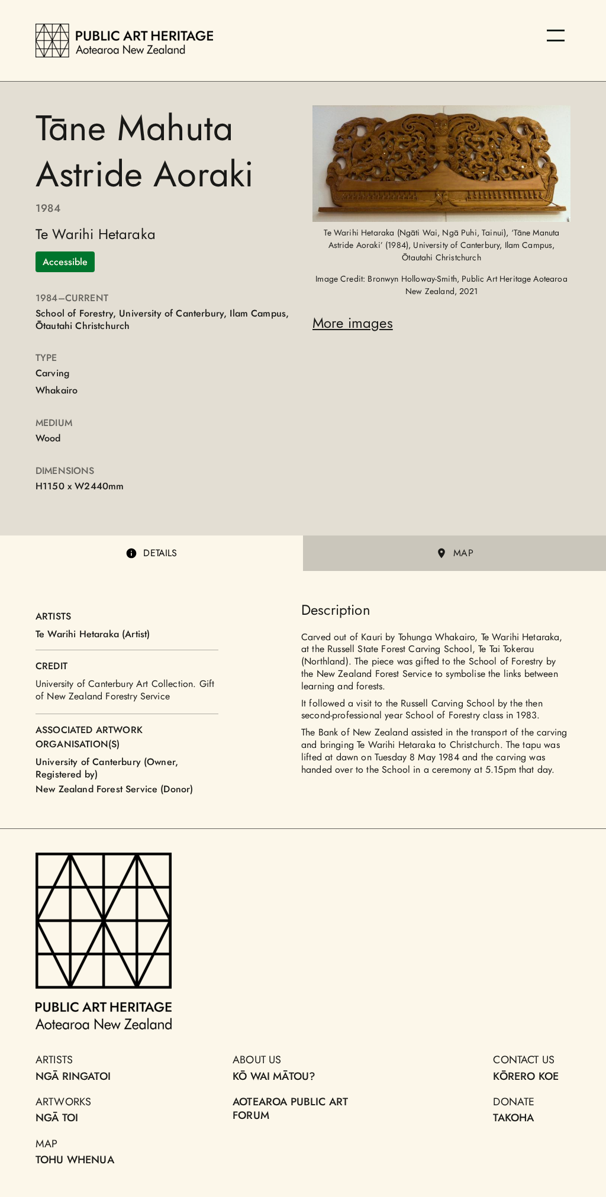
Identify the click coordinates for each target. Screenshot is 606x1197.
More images (352, 322)
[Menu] (555, 35)
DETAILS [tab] (160, 553)
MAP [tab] (463, 553)
